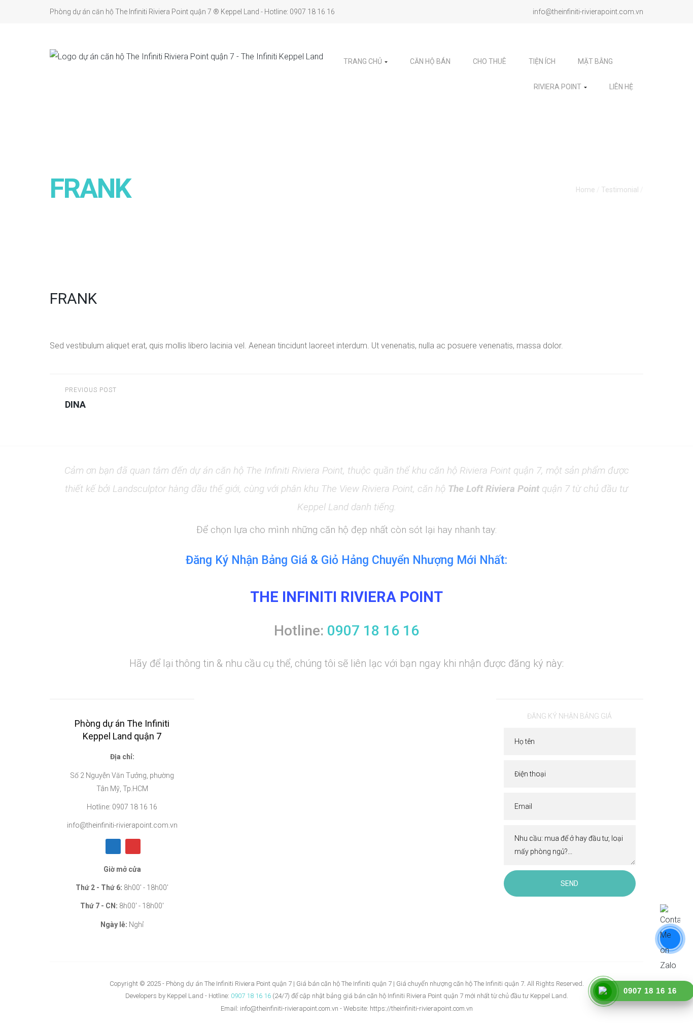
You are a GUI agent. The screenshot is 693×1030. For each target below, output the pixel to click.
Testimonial (620, 190)
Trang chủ (363, 61)
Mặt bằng (595, 61)
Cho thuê (489, 61)
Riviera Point (558, 87)
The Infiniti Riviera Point (346, 597)
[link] (633, 61)
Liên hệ (621, 87)
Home (585, 190)
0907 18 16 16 (251, 996)
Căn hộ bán (430, 61)
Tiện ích (542, 61)
